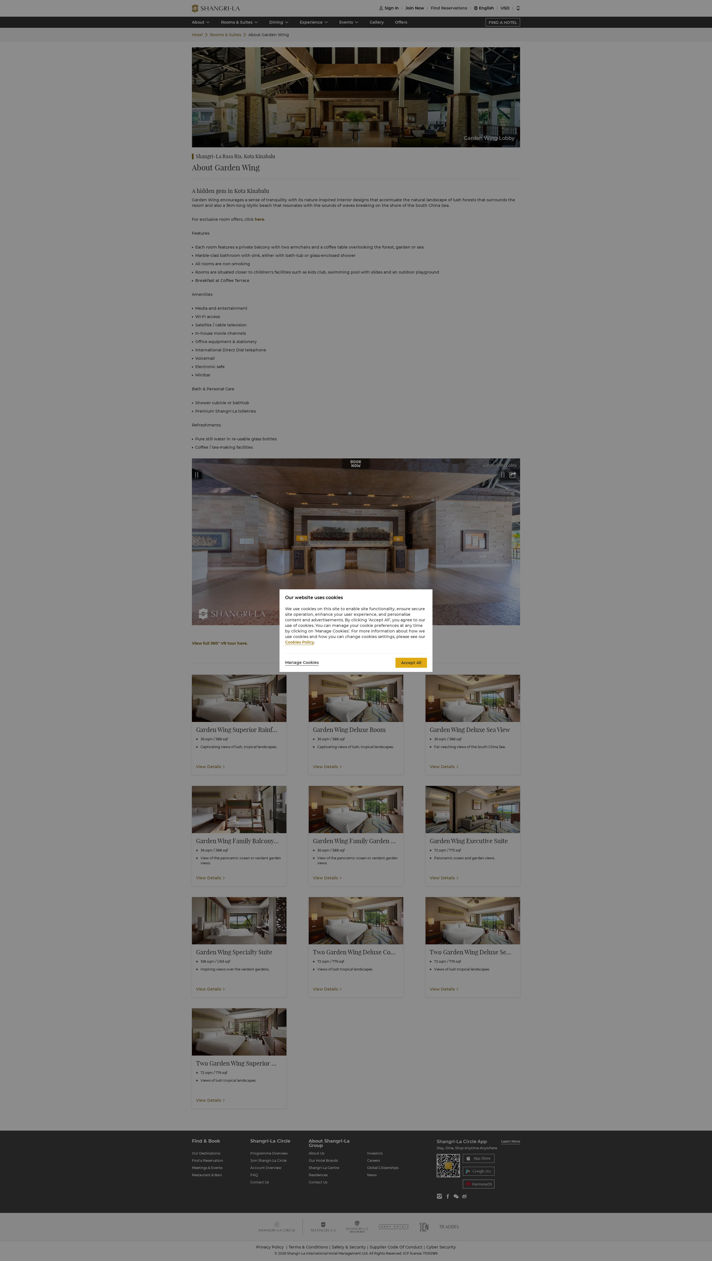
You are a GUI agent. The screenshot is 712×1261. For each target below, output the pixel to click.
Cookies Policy (299, 642)
